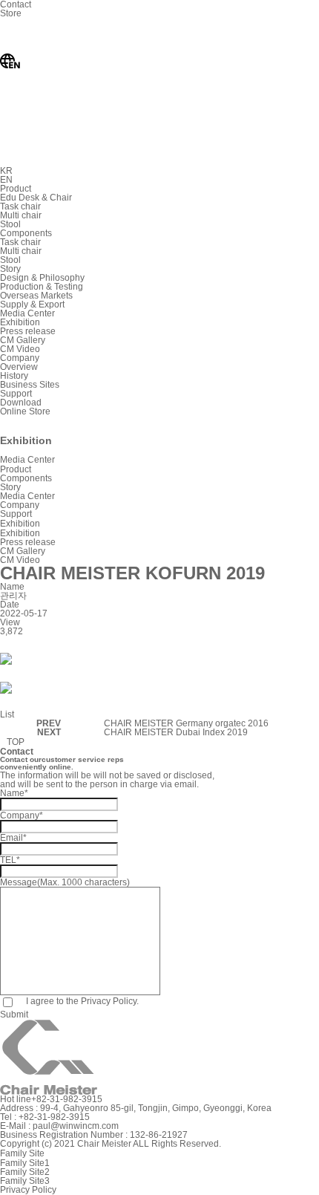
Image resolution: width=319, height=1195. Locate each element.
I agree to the (81, 1001)
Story (10, 487)
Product (15, 469)
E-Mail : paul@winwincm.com (59, 1126)
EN (6, 180)
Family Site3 (25, 1181)
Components (26, 478)
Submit (14, 1014)
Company (19, 505)
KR (6, 171)
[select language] (111, 162)
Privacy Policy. (110, 1001)
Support (16, 514)
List (7, 714)
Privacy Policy (28, 1190)
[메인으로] (3, 450)
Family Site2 (25, 1172)
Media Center (27, 496)
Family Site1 (25, 1163)
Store (11, 13)
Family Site (22, 1153)
